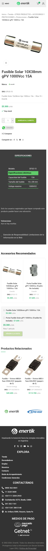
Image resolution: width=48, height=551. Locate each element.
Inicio (4, 14)
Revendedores (7, 459)
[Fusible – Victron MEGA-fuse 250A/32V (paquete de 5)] (12, 363)
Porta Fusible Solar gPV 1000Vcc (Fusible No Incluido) (34, 284)
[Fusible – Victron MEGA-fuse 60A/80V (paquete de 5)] (34, 363)
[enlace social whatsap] (23, 138)
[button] (19, 356)
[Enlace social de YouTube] (24, 444)
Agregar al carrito (26, 119)
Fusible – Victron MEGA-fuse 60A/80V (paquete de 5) (34, 379)
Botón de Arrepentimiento (12, 473)
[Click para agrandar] (6, 61)
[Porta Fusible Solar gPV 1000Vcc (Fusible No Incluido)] (34, 269)
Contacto (5, 469)
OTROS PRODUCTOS (23, 14)
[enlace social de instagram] (21, 444)
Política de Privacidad (27, 547)
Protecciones (21, 17)
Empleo (4, 462)
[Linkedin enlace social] (28, 444)
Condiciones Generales (11, 476)
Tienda (10, 14)
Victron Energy (11, 385)
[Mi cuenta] (43, 3)
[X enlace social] (17, 138)
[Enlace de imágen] (23, 523)
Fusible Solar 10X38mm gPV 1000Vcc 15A (12, 284)
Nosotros (5, 466)
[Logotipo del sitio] (23, 3)
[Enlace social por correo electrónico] (20, 138)
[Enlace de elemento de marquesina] (32, 409)
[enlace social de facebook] (14, 138)
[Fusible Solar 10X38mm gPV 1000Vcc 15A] (12, 269)
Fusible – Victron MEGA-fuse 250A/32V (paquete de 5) (11, 379)
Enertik (12, 290)
